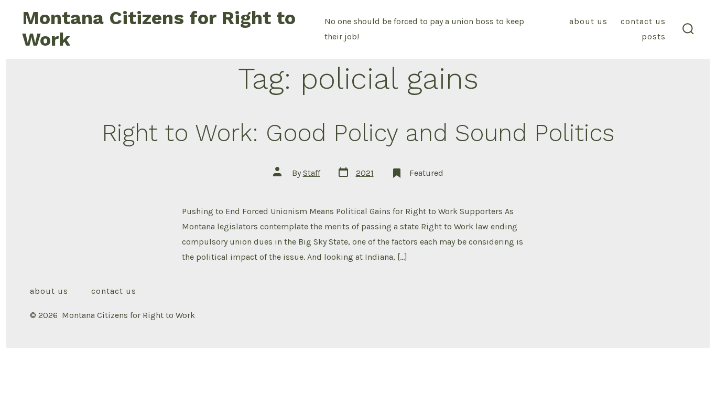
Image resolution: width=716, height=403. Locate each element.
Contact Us (643, 21)
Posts (654, 36)
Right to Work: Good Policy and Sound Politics (358, 133)
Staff (311, 173)
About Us (588, 21)
